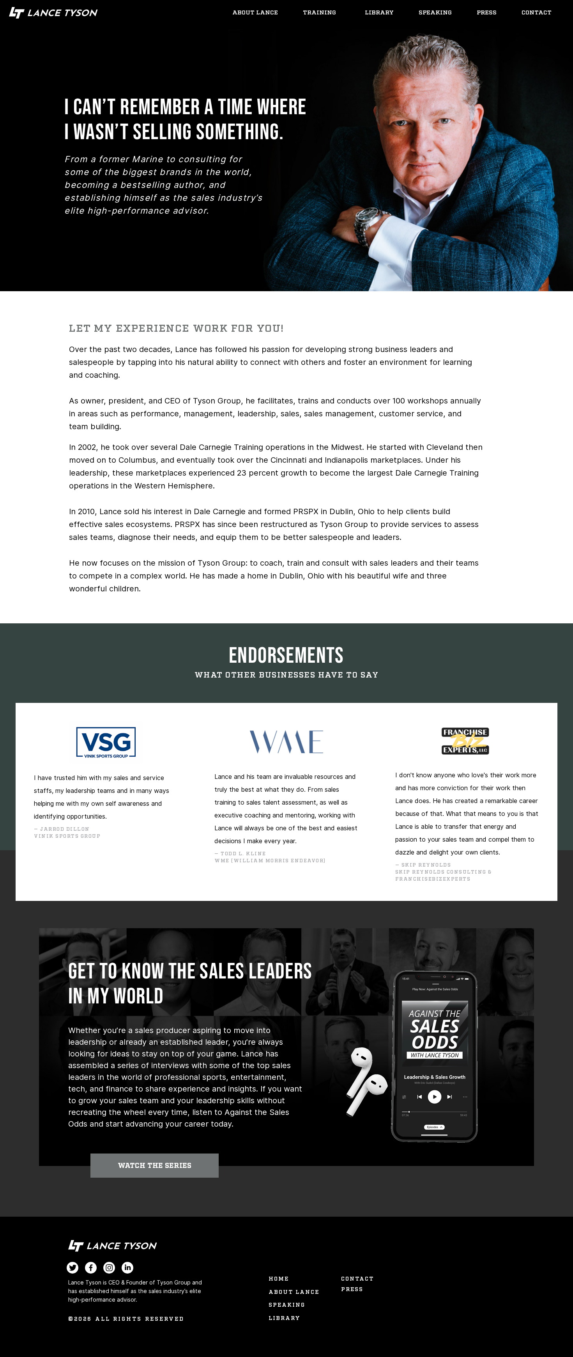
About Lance (255, 13)
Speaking (435, 13)
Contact (537, 13)
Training (319, 13)
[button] (154, 1166)
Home (279, 1279)
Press (487, 13)
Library (379, 13)
